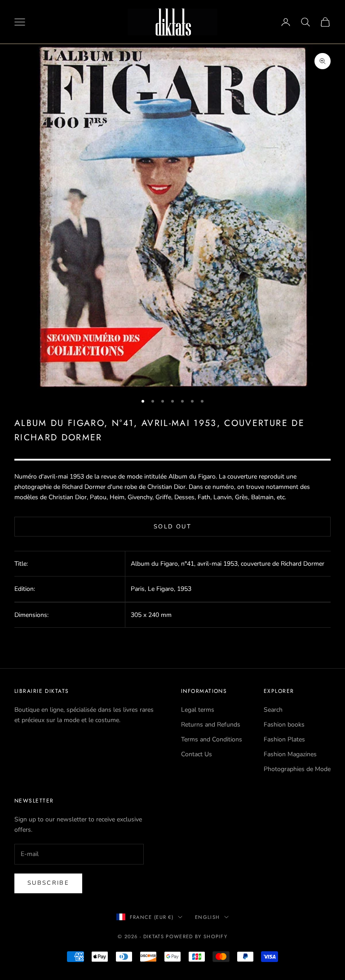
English (207, 917)
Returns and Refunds (210, 724)
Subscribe (48, 883)
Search (273, 709)
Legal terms (197, 709)
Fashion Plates (284, 739)
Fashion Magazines (290, 754)
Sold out (172, 527)
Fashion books (284, 724)
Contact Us (196, 754)
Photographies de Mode (297, 769)
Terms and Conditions (211, 739)
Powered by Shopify (196, 936)
